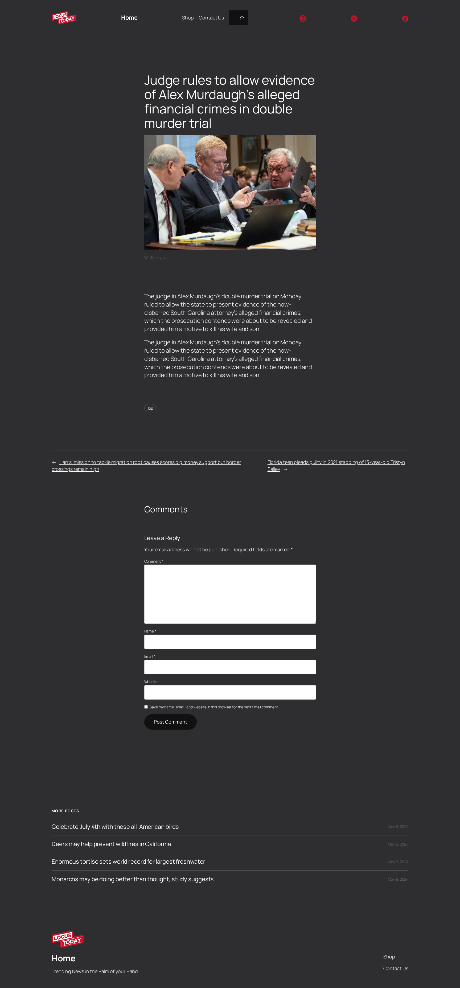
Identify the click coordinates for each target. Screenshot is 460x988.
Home (129, 18)
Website (151, 681)
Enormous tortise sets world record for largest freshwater (128, 861)
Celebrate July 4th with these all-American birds (115, 826)
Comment (153, 561)
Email (149, 656)
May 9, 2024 (398, 826)
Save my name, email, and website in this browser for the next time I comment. (214, 706)
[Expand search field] (238, 17)
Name (150, 631)
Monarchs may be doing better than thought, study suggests (133, 879)
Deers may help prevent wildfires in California (111, 844)
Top (150, 408)
